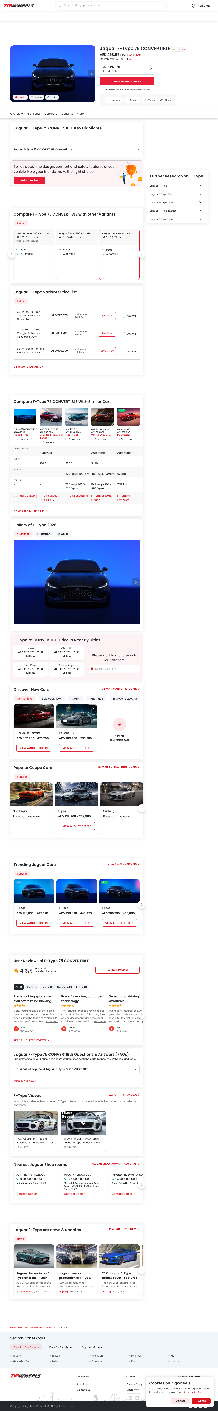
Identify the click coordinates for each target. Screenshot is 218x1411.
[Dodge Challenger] (31, 794)
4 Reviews (181, 50)
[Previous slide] (11, 254)
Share (168, 100)
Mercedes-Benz (22, 1361)
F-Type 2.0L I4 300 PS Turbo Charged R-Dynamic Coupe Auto (33, 233)
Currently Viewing (25, 496)
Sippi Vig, (64, 1291)
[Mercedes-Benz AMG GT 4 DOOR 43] (51, 417)
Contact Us (83, 1389)
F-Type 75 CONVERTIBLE (116, 233)
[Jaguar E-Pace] (34, 891)
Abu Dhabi (135, 55)
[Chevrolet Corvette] (34, 716)
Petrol (20, 223)
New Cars (23, 1327)
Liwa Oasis (30, 665)
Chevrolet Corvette (28, 733)
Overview (16, 114)
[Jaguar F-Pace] (76, 891)
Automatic (96, 698)
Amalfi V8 (70, 429)
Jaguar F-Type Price (162, 194)
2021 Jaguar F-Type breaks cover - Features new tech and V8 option (119, 1275)
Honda (175, 1361)
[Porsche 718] (76, 716)
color (64, 534)
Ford (133, 1361)
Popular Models (92, 1347)
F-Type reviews (36, 1040)
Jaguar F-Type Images (163, 210)
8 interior (38, 97)
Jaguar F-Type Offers (162, 202)
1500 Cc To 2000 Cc (125, 698)
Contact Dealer (26, 1194)
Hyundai (136, 1355)
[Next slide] (91, 74)
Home (13, 1327)
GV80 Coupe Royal (100, 429)
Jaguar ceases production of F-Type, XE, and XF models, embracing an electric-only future (76, 1275)
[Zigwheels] (18, 6)
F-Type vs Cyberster (123, 498)
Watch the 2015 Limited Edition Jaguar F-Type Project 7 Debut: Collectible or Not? (82, 1140)
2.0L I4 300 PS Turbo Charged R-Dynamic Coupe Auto (29, 315)
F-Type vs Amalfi (76, 496)
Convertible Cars (125, 689)
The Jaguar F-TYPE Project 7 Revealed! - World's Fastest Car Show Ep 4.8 (34, 1140)
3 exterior (21, 97)
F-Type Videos (128, 1094)
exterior (24, 534)
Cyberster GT (123, 429)
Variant (151, 100)
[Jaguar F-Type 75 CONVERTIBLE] (25, 417)
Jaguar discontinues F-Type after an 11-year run (33, 1275)
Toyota (17, 1355)
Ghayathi (66, 648)
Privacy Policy (134, 1384)
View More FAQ (24, 1081)
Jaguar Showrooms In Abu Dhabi (114, 1164)
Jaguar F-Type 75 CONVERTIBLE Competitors (43, 149)
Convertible (24, 698)
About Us (82, 1384)
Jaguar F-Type (21, 434)
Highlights (33, 114)
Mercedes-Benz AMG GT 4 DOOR (51, 436)
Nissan (56, 1355)
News (20, 1239)
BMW (55, 1361)
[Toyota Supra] (76, 794)
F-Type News (129, 1229)
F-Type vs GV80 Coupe (101, 498)
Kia (172, 1355)
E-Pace (20, 908)
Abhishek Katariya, (25, 1291)
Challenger (20, 811)
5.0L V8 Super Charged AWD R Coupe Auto (30, 350)
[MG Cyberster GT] (128, 417)
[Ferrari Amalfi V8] (76, 417)
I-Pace (106, 908)
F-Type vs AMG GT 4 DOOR (50, 498)
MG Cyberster (123, 434)
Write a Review (29, 180)
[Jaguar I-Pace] (119, 891)
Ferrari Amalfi (72, 434)
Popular (22, 873)
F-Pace (63, 908)
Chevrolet (97, 1361)
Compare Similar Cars (29, 511)
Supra (62, 811)
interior (45, 534)
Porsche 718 (66, 733)
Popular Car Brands (26, 1347)
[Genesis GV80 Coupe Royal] (102, 417)
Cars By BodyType (60, 1347)
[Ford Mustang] (121, 794)
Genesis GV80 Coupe (102, 434)
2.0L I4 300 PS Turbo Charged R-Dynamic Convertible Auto (29, 333)
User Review (115, 100)
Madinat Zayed (66, 665)
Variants (67, 114)
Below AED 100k (51, 698)
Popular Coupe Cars (123, 767)
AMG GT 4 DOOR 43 (49, 429)
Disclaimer (132, 1389)
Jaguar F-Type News (162, 219)
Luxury (75, 698)
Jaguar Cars (128, 864)
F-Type (47, 1327)
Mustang (108, 811)
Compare (50, 114)
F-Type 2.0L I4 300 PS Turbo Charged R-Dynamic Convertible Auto (76, 233)
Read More (45, 1286)
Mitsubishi (97, 1355)
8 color (53, 97)
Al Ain (30, 648)
